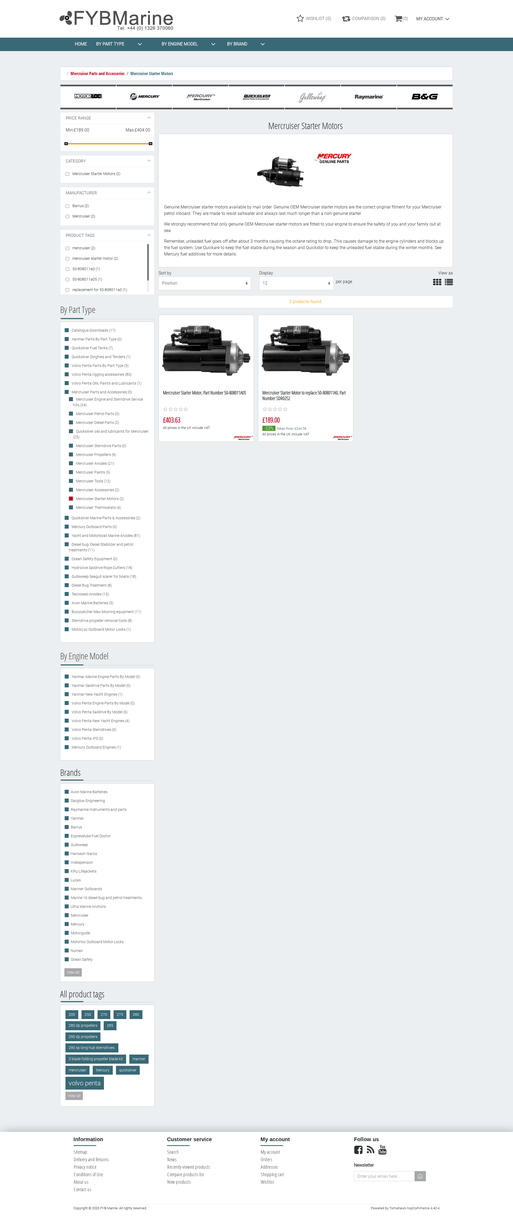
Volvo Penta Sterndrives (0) (93, 729)
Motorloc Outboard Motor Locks (97, 942)
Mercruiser (79, 915)
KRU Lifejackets (83, 871)
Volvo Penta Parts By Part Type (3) (100, 365)
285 (110, 1025)
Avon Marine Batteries (89, 792)
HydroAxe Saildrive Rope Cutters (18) (102, 568)
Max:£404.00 (138, 130)
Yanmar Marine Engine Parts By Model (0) (105, 677)
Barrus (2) (80, 206)
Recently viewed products (188, 1167)
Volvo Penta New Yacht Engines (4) (100, 721)
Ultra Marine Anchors (88, 906)
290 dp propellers (83, 1037)
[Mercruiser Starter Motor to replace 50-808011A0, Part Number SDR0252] (305, 350)
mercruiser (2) (83, 248)
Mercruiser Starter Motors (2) (96, 174)
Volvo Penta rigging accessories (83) (101, 374)
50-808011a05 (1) (87, 279)
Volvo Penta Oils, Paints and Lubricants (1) (106, 383)
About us (81, 1182)
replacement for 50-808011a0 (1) (99, 290)
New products (179, 1182)
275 (120, 1014)
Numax (77, 950)
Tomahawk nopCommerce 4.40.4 (414, 1208)
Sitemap (80, 1152)
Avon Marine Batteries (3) (92, 603)
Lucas (76, 880)
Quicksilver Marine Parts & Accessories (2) (106, 518)
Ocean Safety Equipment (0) (94, 559)
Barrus (76, 827)
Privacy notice (85, 1167)
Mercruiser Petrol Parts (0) (97, 414)
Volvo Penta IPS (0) (87, 738)
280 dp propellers (83, 1025)
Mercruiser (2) (83, 216)
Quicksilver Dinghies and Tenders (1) (101, 357)
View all (73, 972)
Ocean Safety (82, 959)
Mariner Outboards (86, 889)
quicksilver (128, 1070)
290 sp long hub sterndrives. (92, 1047)
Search (173, 1152)
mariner (139, 1059)
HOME (81, 44)
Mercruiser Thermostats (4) (98, 507)
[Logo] (121, 18)
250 (88, 1014)
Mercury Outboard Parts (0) (94, 527)
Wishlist (267, 1182)
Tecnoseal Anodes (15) (90, 594)
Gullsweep (79, 845)
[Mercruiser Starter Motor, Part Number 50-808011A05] (206, 350)
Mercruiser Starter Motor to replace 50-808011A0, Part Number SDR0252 (304, 395)
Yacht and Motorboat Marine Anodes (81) (105, 535)
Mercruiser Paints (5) (92, 472)
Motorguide (80, 933)
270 (104, 1014)
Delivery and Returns (91, 1159)
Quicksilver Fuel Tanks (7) (92, 348)
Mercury (77, 924)
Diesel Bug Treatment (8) (91, 585)
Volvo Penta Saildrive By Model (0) (99, 712)
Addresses (269, 1167)
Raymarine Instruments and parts (99, 809)
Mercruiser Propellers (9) (95, 454)
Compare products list (185, 1174)
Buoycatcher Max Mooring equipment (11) (106, 612)
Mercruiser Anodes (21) (94, 463)
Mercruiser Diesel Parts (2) (97, 422)
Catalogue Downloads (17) (93, 330)
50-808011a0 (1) (86, 269)
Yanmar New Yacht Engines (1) (97, 694)
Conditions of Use (88, 1174)
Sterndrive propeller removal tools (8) (101, 620)
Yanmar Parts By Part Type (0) (96, 339)
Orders (266, 1159)
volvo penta (85, 1083)
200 (72, 1014)
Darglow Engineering (88, 801)
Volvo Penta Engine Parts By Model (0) (103, 703)
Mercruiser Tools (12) (93, 481)
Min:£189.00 (77, 130)
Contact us (82, 1189)
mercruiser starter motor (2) (95, 258)
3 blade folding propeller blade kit (96, 1059)
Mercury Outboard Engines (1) (96, 747)
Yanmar (77, 818)
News (172, 1159)
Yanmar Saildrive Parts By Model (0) (101, 685)
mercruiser (77, 1070)
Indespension (82, 862)
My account (429, 18)
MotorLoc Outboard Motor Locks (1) (101, 629)
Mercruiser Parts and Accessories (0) (101, 392)
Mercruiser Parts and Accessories (98, 73)
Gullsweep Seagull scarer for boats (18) (103, 576)
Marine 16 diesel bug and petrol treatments (106, 898)
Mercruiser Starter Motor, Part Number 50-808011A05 (204, 392)
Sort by (165, 273)
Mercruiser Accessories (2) (97, 490)
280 (136, 1014)
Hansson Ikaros (84, 853)
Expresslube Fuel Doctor (91, 836)
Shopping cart (272, 1174)
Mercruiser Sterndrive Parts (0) (100, 446)
